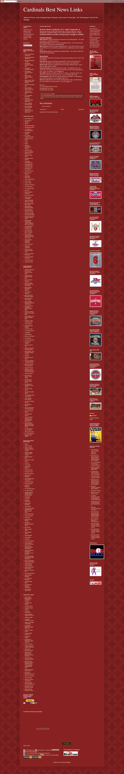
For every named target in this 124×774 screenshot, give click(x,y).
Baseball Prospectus (27, 500)
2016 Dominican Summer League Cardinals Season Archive (95, 536)
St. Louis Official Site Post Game (48, 86)
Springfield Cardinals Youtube (29, 69)
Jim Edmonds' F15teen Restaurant (28, 586)
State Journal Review (28, 173)
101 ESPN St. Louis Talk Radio (29, 130)
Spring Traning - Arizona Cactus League (29, 454)
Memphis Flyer (28, 150)
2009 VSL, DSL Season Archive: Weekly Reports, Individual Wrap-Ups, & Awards (95, 482)
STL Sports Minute (29, 330)
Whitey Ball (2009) (29, 432)
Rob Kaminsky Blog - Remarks (28, 231)
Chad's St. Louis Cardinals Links (29, 321)
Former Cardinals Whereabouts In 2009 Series (95, 468)
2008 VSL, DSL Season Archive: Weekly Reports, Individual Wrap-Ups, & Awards (95, 458)
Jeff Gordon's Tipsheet (28, 292)
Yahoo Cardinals (29, 260)
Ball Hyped (27, 527)
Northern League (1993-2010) (29, 670)
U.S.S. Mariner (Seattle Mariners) (29, 543)
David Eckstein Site (29, 573)
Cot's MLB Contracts (27, 497)
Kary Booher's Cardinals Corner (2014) (29, 386)
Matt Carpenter (56, 96)
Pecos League (28, 677)
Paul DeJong (63, 96)
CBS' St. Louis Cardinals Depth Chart (29, 251)
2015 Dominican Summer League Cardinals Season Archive (95, 531)
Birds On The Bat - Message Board (29, 364)
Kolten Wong (77, 95)
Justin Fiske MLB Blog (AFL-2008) (29, 201)
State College (28, 182)
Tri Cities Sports (29, 186)
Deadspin (27, 539)
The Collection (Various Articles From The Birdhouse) (95, 451)
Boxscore (42, 85)
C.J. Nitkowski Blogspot (28, 579)
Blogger (69, 762)
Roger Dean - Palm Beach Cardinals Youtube (29, 82)
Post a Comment (46, 106)
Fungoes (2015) (29, 373)
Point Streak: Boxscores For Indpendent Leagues (28, 599)
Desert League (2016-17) (28, 634)
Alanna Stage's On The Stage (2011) (29, 408)
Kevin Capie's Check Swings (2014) (28, 381)
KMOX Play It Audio (29, 125)
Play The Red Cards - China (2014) (28, 377)
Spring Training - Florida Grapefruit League (29, 449)
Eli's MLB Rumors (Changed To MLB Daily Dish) (29, 558)
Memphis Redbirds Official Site (29, 58)
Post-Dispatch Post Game (47, 90)
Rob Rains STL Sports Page (28, 299)
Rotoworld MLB (28, 470)
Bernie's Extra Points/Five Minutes (28, 289)
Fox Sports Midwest (27, 133)
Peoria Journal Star (29, 179)
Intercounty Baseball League (29, 649)
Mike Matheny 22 (29, 118)
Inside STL (27, 190)
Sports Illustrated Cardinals (29, 257)
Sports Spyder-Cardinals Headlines (28, 241)
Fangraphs (27, 517)
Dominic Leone (62, 95)
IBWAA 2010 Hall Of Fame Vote (95, 493)
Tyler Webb (76, 96)
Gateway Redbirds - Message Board (29, 361)
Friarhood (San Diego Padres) (28, 564)
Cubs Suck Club (29, 367)
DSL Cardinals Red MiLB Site (28, 107)
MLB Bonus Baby (29, 482)
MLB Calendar (28, 446)
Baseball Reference (27, 486)
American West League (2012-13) (29, 615)
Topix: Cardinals (29, 244)
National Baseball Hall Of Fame (29, 567)
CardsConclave (28, 329)
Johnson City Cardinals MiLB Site (28, 92)
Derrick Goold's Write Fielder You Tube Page (29, 284)
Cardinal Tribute (29, 262)
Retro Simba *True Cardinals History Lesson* (29, 353)
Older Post (81, 109)
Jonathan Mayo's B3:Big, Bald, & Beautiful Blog (29, 494)
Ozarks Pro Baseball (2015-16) (29, 673)
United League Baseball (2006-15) (29, 683)
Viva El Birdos (28, 323)
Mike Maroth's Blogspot (28, 576)
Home (62, 109)
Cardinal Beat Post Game (46, 88)
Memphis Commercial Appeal (28, 147)
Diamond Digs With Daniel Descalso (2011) (29, 217)
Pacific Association (29, 675)
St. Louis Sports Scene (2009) (28, 429)
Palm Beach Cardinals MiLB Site (28, 73)
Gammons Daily (29, 471)
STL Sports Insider (29, 188)
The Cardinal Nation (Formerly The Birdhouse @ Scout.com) (29, 236)
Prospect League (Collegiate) (29, 680)
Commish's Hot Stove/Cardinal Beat (28, 277)
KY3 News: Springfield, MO (28, 162)
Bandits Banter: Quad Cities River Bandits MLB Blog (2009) (29, 425)
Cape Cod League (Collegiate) (29, 623)
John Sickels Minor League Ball (29, 479)
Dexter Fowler (55, 95)
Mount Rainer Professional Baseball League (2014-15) (29, 654)
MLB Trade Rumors (27, 467)
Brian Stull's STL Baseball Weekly (29, 296)
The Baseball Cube (29, 488)
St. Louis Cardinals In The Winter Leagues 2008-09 (95, 464)
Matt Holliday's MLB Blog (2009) (29, 207)
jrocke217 (94, 415)
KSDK (26, 142)
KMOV (26, 143)
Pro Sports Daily (29, 490)
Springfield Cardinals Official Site (29, 65)
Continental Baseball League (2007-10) (29, 627)
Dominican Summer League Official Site (29, 100)
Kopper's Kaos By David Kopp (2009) (29, 213)
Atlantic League (28, 617)
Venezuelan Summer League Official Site (29, 111)
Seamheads (28, 537)
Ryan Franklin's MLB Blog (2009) (29, 210)
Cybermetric (28, 506)
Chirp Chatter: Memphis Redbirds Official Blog (29, 303)
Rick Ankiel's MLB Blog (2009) (29, 204)
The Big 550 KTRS (29, 127)
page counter (26, 745)
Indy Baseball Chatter (28, 603)
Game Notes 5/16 (70, 95)
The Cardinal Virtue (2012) (28, 399)
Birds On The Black (29, 336)
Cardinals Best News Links (53, 9)
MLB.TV (27, 444)
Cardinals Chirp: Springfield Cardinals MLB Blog (29, 308)
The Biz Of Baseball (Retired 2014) (29, 524)
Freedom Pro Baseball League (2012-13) (29, 641)
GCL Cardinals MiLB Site (28, 96)
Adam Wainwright (47, 95)
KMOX (26, 123)
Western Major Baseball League (29, 689)
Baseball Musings (29, 514)
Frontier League (29, 644)
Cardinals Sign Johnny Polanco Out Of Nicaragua (95, 473)
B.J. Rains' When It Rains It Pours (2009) (29, 435)
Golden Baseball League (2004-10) (29, 646)
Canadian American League (29, 620)
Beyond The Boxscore (28, 476)
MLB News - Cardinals (28, 246)
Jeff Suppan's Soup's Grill (28, 590)
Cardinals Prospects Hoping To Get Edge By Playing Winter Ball (95, 497)
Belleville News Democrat (28, 192)
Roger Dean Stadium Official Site (28, 77)
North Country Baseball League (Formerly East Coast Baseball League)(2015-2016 (29, 664)
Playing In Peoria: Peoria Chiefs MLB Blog (29, 313)
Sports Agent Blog (29, 541)
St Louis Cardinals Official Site (29, 55)
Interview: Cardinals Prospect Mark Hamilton (95, 488)
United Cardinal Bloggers (29, 326)
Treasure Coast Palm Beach (28, 168)
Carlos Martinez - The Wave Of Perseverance (29, 228)
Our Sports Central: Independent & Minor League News (29, 510)
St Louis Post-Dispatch (28, 121)
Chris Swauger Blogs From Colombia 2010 (95, 520)
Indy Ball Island (28, 606)
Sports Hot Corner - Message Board (29, 349)
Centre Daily (28, 181)
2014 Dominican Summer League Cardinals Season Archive (95, 525)
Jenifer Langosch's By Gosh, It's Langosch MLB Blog (29, 271)
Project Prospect (29, 516)
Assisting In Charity (95, 490)
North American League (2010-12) (29, 658)
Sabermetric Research (28, 504)
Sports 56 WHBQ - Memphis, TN (29, 152)
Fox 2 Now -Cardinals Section (29, 136)
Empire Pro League (27, 637)
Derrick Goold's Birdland (28, 280)
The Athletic (28, 465)
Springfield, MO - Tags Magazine (29, 165)
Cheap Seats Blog (29, 340)
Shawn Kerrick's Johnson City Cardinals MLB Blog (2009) (29, 419)
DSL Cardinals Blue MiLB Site (28, 104)
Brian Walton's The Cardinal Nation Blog (29, 318)
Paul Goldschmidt (70, 96)
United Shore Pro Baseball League (29, 686)
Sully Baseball (28, 535)
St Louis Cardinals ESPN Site (29, 254)
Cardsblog (27, 332)
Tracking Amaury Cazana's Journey (95, 476)
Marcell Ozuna (49, 96)
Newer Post (43, 109)
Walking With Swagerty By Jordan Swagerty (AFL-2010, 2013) (29, 222)
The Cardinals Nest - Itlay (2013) (29, 395)
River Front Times (29, 195)
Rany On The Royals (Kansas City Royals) (29, 547)
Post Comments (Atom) (52, 112)
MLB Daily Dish (28, 483)
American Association (28, 611)
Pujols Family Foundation (28, 198)
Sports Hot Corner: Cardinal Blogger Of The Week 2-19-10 (95, 503)
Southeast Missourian (27, 176)
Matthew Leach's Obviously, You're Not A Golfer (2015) (29, 370)
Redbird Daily (28, 334)
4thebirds (27, 355)
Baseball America (29, 473)
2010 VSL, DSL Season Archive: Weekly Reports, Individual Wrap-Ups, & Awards (95, 514)
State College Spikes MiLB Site (29, 88)
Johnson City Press (29, 184)
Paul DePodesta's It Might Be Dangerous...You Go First (29, 552)
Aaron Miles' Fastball (28, 342)
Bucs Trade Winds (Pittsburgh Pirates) (29, 561)
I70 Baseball (28, 338)
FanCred (27, 463)
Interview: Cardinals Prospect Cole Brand (95, 509)
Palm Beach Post (29, 171)
